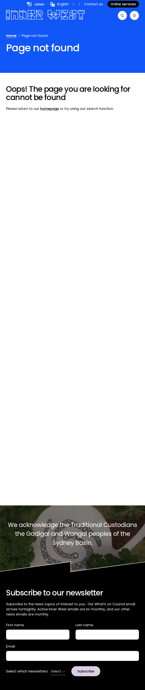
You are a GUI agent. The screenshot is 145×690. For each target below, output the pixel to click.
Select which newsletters (27, 671)
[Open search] (122, 15)
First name (15, 625)
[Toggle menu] (134, 15)
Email (10, 646)
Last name (84, 625)
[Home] (45, 15)
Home (11, 35)
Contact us (93, 4)
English (63, 4)
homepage (49, 108)
